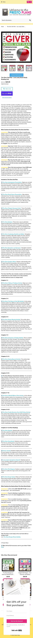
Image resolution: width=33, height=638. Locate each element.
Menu (4, 1)
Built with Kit (17, 630)
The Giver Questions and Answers (12, 247)
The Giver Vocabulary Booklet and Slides (13, 234)
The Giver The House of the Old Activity (13, 301)
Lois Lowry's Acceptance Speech (11, 460)
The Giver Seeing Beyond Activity (11, 359)
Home (2, 26)
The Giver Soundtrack (8, 441)
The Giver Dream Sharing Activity (11, 319)
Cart (30, 1)
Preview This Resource (16, 75)
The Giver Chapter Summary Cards (12, 208)
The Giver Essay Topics (9, 476)
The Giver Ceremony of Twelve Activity (13, 337)
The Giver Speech (7, 430)
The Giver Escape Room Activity (12, 537)
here (2, 547)
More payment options (7, 97)
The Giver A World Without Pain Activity (13, 395)
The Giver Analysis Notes (9, 261)
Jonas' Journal (6, 450)
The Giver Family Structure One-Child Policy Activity (16, 412)
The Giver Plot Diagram (9, 469)
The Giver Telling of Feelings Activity (12, 283)
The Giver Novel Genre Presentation (12, 194)
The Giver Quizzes (7, 222)
